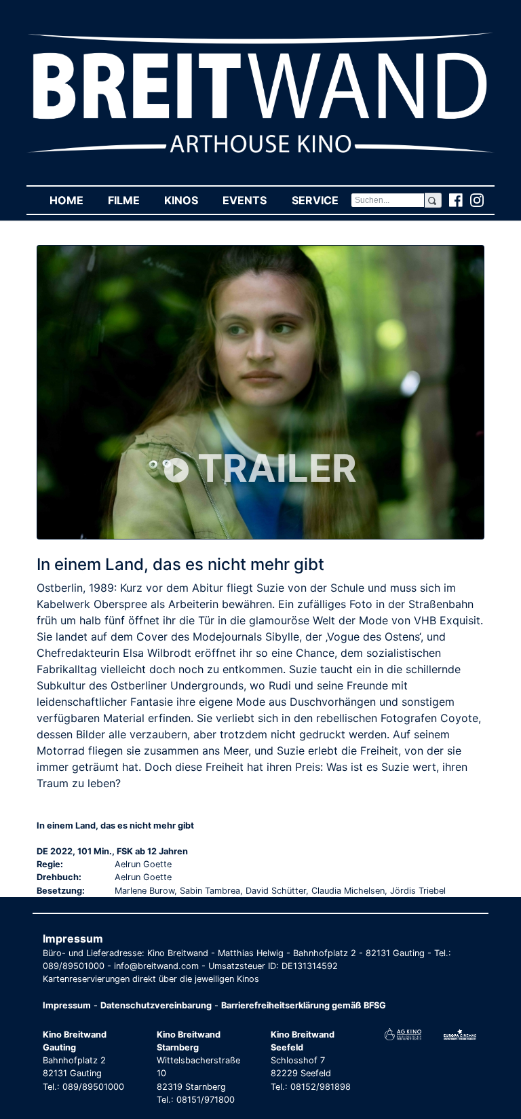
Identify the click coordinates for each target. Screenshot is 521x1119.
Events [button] (251, 200)
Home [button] (73, 200)
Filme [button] (130, 200)
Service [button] (321, 200)
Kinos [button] (187, 200)
